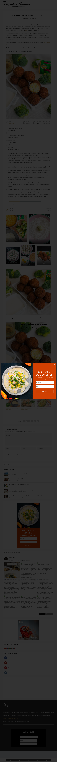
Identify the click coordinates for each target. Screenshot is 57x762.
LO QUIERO (44, 391)
